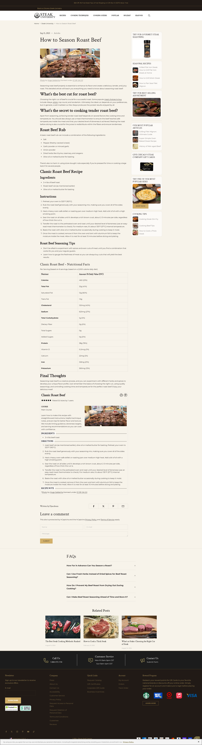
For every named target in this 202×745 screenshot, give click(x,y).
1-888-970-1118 (56, 662)
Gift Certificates (93, 684)
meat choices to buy (113, 99)
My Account (124, 680)
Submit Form (152, 662)
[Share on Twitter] (103, 506)
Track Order (123, 688)
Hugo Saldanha (54, 80)
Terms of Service (108, 520)
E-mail (7, 688)
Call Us (56, 658)
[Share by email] (123, 506)
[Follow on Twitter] (12, 732)
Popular (115, 16)
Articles (57, 33)
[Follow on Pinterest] (23, 732)
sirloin (55, 102)
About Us (54, 684)
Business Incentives (95, 692)
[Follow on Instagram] (17, 732)
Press (52, 680)
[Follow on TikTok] (34, 732)
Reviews (53, 724)
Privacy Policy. (128, 742)
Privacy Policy (91, 520)
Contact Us (152, 658)
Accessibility (55, 692)
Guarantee (54, 721)
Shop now (140, 206)
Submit (46, 541)
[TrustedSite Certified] (11, 708)
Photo (42, 80)
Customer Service (57, 696)
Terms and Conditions (59, 717)
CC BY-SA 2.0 (78, 80)
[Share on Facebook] (94, 506)
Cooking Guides (100, 16)
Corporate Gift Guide (96, 688)
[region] (101, 742)
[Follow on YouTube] (28, 732)
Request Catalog (94, 680)
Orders (121, 684)
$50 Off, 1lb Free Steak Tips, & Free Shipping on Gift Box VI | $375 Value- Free (101, 3)
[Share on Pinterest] (113, 506)
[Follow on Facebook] (6, 732)
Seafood (139, 16)
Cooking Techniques (80, 16)
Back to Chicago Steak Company (49, 8)
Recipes (63, 16)
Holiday (127, 16)
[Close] (198, 741)
